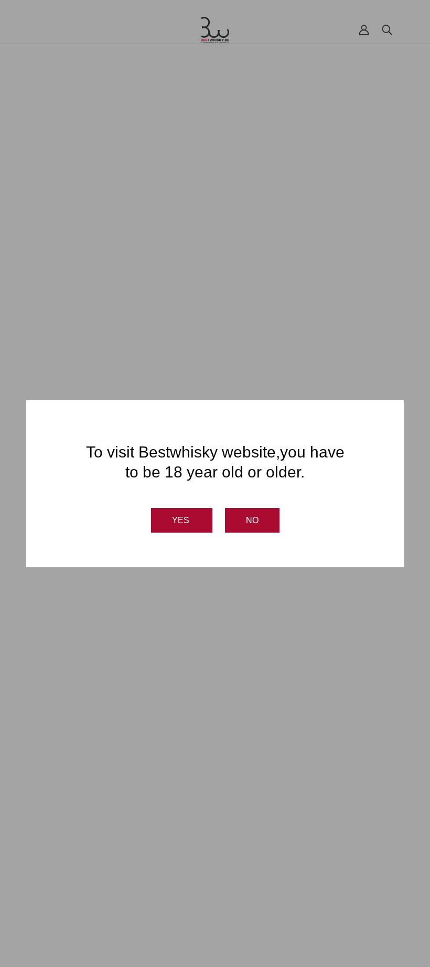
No (252, 520)
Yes (181, 520)
